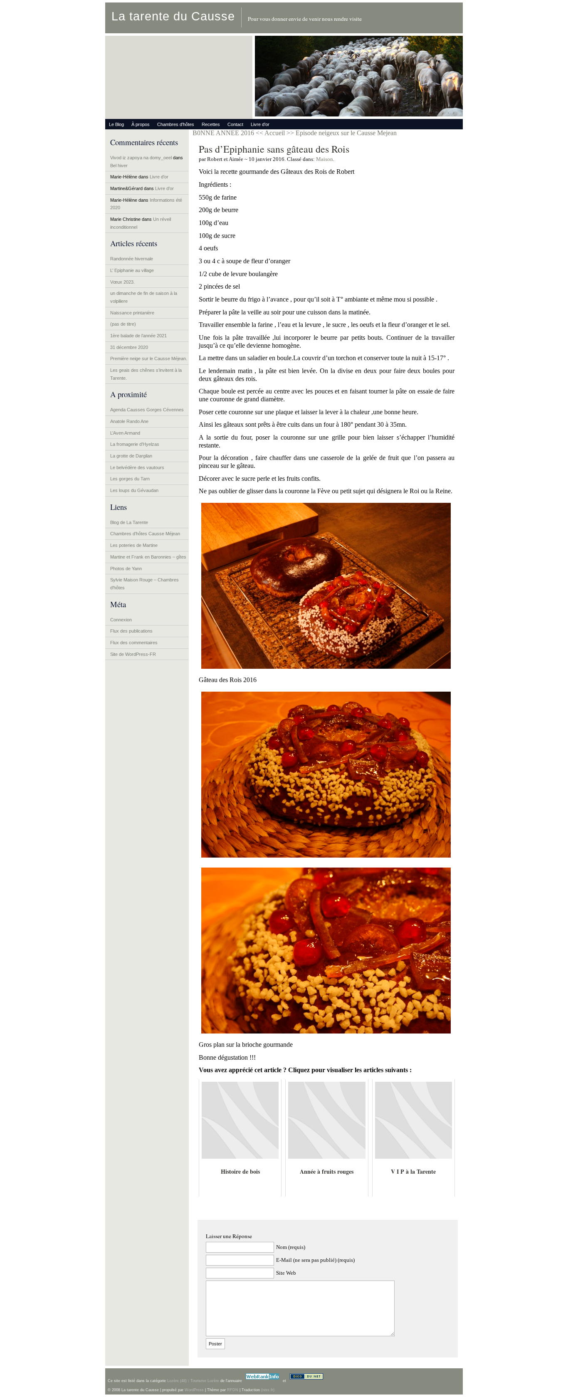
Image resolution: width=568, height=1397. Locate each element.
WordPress (194, 1390)
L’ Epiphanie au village (132, 270)
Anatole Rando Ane (129, 421)
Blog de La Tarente (129, 522)
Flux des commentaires (134, 642)
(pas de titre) (123, 323)
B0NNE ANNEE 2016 (223, 132)
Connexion (121, 619)
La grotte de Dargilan (131, 455)
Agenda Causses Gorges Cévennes (147, 409)
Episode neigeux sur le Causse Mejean (346, 132)
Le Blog (116, 124)
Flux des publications (131, 630)
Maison (324, 159)
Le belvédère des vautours (137, 467)
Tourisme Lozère (204, 1381)
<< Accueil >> (276, 132)
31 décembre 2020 (129, 347)
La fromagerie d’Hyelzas (134, 444)
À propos (140, 124)
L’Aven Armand (125, 432)
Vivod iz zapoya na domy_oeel (141, 157)
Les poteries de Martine (134, 545)
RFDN (232, 1390)
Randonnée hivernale (131, 258)
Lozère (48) (177, 1381)
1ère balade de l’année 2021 (138, 335)
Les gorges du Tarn (130, 478)
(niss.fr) (267, 1390)
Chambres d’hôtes (175, 124)
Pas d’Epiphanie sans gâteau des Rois (274, 149)
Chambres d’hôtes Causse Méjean (145, 533)
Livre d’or (260, 124)
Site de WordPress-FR (133, 654)
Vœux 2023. (122, 281)
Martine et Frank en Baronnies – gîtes (148, 556)
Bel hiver (119, 165)
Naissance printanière (132, 312)
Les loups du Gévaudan (134, 490)
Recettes (211, 124)
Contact (235, 124)
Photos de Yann (126, 568)
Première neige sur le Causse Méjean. (148, 358)
